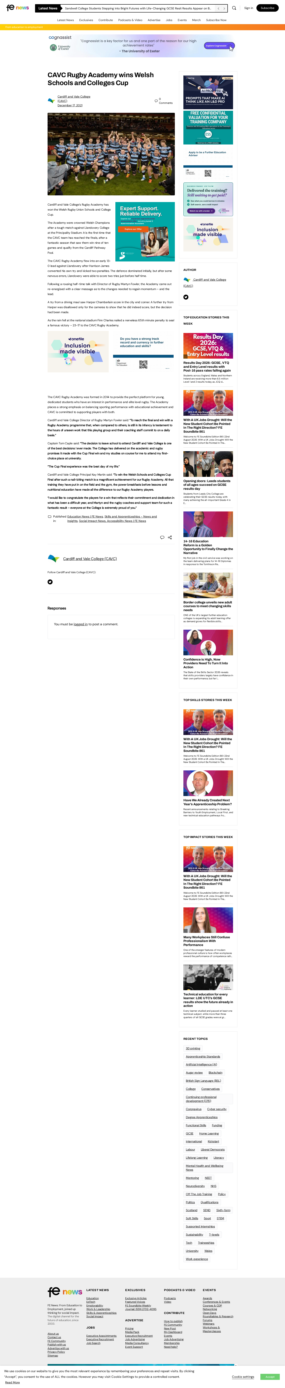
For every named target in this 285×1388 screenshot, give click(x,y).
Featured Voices (135, 1302)
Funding (217, 1125)
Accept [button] (270, 1377)
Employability (94, 1305)
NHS (213, 1186)
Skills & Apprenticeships (101, 1313)
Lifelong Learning (197, 1157)
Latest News (65, 20)
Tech (189, 1243)
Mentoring (192, 1178)
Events (182, 20)
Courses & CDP (212, 1305)
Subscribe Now (216, 20)
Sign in (248, 8)
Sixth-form (223, 1210)
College (190, 1089)
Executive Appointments (101, 1336)
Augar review (194, 1072)
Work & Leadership (98, 1309)
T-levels (214, 1234)
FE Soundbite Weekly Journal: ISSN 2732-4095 (140, 1307)
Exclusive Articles (136, 1298)
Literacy (219, 1157)
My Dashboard (173, 1332)
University (192, 1251)
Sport (207, 1218)
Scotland (191, 1210)
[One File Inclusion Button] (78, 370)
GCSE (189, 1133)
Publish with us (57, 1344)
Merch (196, 20)
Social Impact (94, 1316)
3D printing (193, 1048)
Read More (12, 1382)
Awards (207, 1298)
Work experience (197, 1259)
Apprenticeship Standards (203, 1056)
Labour (190, 1149)
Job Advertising (135, 1339)
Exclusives (86, 20)
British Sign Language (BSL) (203, 1081)
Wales (208, 1251)
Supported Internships (200, 1226)
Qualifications (209, 1202)
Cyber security (217, 1109)
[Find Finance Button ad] (208, 199)
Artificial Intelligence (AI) (201, 1064)
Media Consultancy (137, 1343)
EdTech (90, 1302)
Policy (222, 1194)
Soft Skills (192, 1218)
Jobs (169, 20)
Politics (190, 1202)
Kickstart (213, 1141)
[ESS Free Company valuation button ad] (208, 127)
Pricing (129, 1328)
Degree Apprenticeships (202, 1117)
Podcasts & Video (130, 20)
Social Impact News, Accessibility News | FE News (112, 521)
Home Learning (209, 1133)
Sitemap (53, 1355)
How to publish (173, 1321)
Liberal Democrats (213, 1149)
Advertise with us (58, 1348)
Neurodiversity (195, 1186)
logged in (81, 624)
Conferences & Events (216, 1302)
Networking (210, 1309)
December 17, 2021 (70, 105)
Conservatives (210, 1089)
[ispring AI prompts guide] (208, 92)
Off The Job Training (199, 1194)
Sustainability (194, 1234)
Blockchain (215, 1072)
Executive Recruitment (100, 1339)
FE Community (57, 1341)
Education (92, 1298)
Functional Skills (196, 1125)
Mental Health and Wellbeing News (204, 1168)
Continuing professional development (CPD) (201, 1099)
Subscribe (267, 8)
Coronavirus (193, 1109)
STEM (220, 1218)
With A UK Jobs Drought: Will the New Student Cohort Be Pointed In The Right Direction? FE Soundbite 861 (136, 8)
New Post (170, 1328)
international (194, 1141)
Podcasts (170, 1298)
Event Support (134, 1347)
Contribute (105, 20)
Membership (172, 1343)
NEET (208, 1178)
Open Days (209, 1313)
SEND (207, 1210)
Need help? (171, 1347)
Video (167, 1302)
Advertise (154, 20)
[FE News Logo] (17, 7)
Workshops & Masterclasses (212, 1329)
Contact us (54, 1337)
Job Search (93, 1343)
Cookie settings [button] (243, 1377)
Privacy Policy (56, 1352)
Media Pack (132, 1332)
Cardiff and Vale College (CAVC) (90, 558)
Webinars (208, 1323)
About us (53, 1333)
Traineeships (206, 1243)
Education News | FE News (85, 516)
